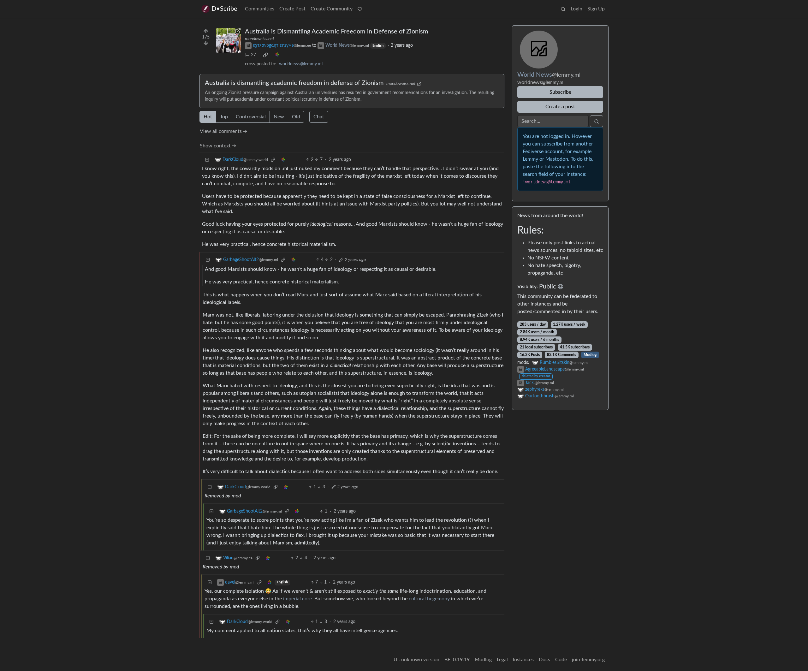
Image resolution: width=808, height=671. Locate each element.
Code (561, 659)
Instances (523, 659)
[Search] (563, 9)
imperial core (297, 598)
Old (296, 116)
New (279, 116)
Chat (318, 116)
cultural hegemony (429, 598)
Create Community (332, 8)
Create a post (560, 106)
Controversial (251, 116)
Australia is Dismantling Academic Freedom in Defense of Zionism (336, 31)
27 (253, 55)
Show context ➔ (218, 145)
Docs (544, 659)
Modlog (590, 355)
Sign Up (596, 8)
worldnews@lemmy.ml (301, 64)
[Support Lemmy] (360, 9)
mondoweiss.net (259, 39)
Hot (208, 116)
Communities (259, 8)
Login (576, 8)
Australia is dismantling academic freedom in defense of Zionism (294, 83)
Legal (502, 659)
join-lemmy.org (588, 659)
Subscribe (560, 92)
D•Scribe (224, 9)
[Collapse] (207, 160)
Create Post (292, 8)
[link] (265, 55)
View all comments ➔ (223, 131)
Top (224, 116)
